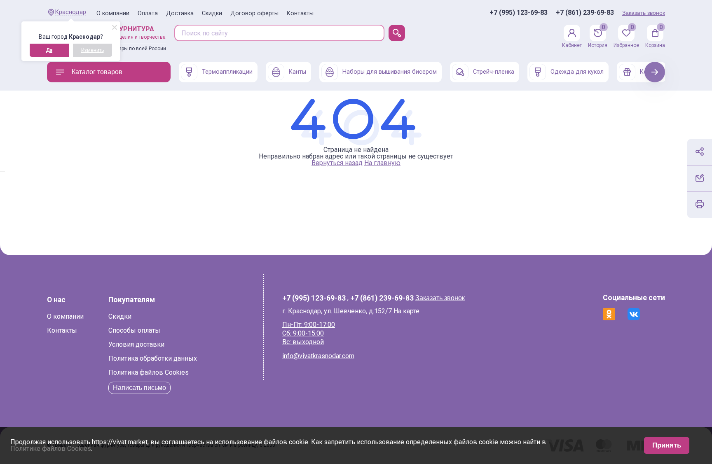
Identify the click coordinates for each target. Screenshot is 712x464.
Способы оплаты (134, 330)
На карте (406, 311)
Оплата (148, 13)
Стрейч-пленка (493, 71)
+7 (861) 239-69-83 (585, 12)
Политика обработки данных (152, 358)
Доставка (180, 13)
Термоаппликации (227, 71)
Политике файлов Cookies (50, 448)
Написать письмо (139, 387)
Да (49, 50)
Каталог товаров (97, 71)
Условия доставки (136, 344)
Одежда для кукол (577, 71)
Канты (297, 71)
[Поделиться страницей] (699, 151)
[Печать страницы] (699, 204)
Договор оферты (254, 13)
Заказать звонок (643, 12)
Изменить (92, 50)
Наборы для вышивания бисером (389, 71)
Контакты (300, 13)
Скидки (212, 13)
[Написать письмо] (699, 178)
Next (655, 71)
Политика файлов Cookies (148, 372)
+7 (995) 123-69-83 (519, 12)
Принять (666, 445)
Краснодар (70, 12)
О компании (112, 13)
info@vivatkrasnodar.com (318, 356)
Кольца (650, 71)
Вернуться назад (337, 163)
